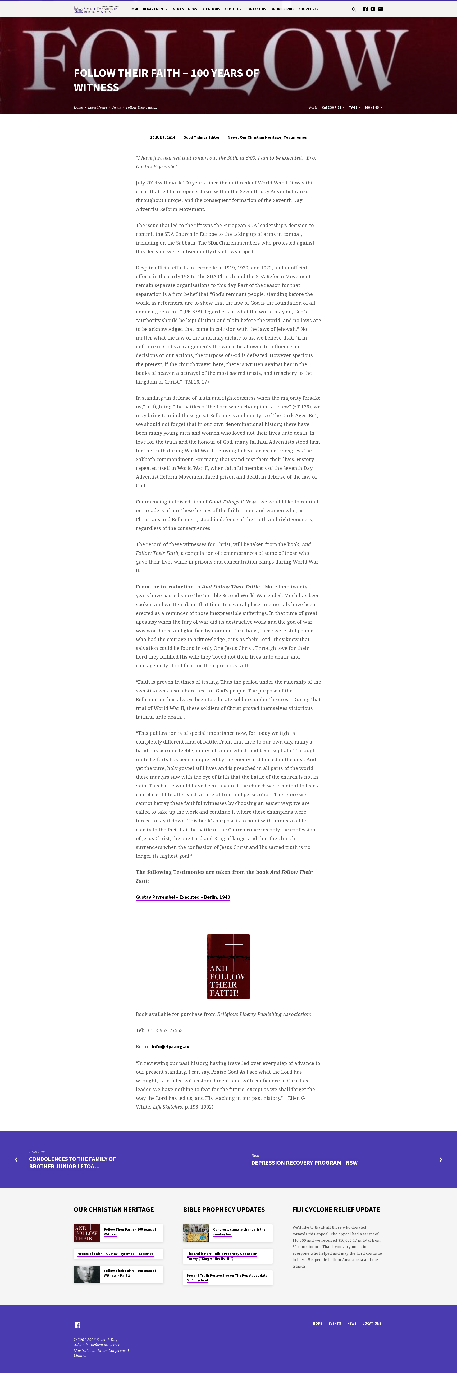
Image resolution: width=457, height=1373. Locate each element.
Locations (210, 9)
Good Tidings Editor (201, 137)
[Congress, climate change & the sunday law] (196, 1233)
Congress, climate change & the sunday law (239, 1231)
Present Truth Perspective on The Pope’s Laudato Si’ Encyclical (227, 1277)
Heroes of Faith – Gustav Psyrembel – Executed (115, 1254)
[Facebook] (365, 9)
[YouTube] (373, 9)
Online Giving (282, 9)
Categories (332, 107)
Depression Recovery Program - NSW (304, 1162)
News (192, 9)
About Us (232, 9)
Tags (353, 107)
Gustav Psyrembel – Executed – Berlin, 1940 (183, 897)
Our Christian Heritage (260, 137)
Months (372, 107)
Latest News (97, 107)
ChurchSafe (309, 9)
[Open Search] (354, 9)
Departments (155, 9)
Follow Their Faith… (141, 107)
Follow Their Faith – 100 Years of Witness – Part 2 (130, 1273)
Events (177, 9)
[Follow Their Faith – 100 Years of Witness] (87, 1233)
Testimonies (295, 137)
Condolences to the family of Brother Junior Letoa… (72, 1162)
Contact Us (255, 9)
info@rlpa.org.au (170, 1046)
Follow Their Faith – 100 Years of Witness (130, 1231)
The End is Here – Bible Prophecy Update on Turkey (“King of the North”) (222, 1256)
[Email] (380, 9)
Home (134, 9)
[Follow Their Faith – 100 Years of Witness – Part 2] (87, 1274)
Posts (313, 107)
